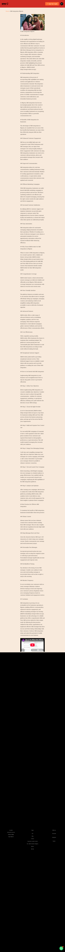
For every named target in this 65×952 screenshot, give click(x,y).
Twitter (54, 841)
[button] (61, 3)
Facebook (54, 833)
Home (7, 11)
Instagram (54, 837)
